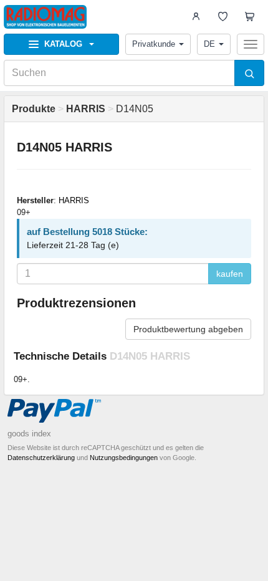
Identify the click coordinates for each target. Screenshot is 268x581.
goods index (29, 433)
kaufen (229, 274)
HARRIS (74, 200)
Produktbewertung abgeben (188, 329)
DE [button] (209, 44)
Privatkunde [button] (153, 44)
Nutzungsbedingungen (124, 457)
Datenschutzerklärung (41, 457)
